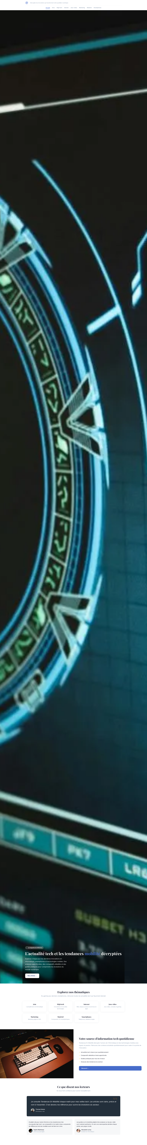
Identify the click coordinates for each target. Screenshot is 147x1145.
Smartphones (97, 7)
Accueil (48, 7)
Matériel (89, 7)
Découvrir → (85, 1068)
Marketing (82, 7)
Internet (66, 7)
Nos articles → (32, 976)
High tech (59, 7)
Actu (53, 7)
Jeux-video (74, 7)
